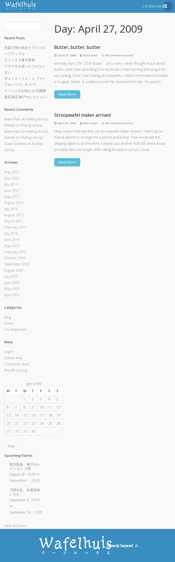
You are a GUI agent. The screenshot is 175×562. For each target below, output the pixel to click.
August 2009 (13, 270)
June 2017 (11, 190)
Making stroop (37, 119)
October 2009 (14, 258)
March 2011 (13, 221)
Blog (7, 317)
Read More (67, 94)
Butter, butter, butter (77, 47)
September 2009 (16, 264)
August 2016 (13, 202)
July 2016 (11, 209)
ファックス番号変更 (19, 60)
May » (12, 446)
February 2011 (15, 227)
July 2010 (11, 233)
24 (42, 423)
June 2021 (11, 178)
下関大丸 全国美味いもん (24, 492)
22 (25, 423)
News (8, 323)
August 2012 (13, 215)
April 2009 (11, 295)
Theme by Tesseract (119, 545)
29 (25, 431)
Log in (8, 351)
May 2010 (11, 245)
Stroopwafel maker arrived (82, 115)
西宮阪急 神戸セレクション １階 (24, 466)
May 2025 (11, 172)
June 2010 (11, 239)
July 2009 (11, 276)
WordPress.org (15, 370)
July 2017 (11, 184)
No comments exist (119, 55)
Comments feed (16, 364)
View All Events (15, 525)
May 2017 (11, 196)
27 (8, 431)
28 (17, 431)
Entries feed (13, 357)
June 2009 (11, 282)
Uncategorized (15, 329)
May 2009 (11, 288)
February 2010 (15, 252)
